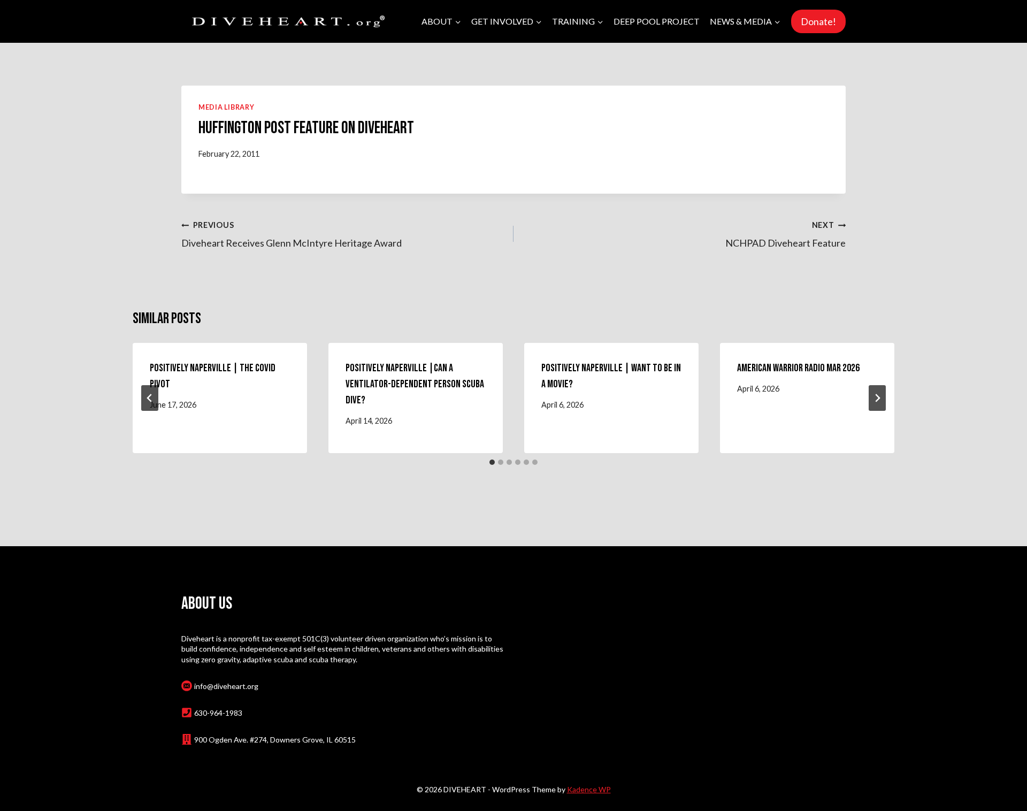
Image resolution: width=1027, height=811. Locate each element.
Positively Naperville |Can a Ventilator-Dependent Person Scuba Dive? (415, 384)
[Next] (877, 398)
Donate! (818, 21)
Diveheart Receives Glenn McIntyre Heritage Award (291, 234)
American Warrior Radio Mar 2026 (798, 368)
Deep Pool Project (657, 21)
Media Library (226, 107)
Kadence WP (589, 789)
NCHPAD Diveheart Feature (785, 234)
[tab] (492, 462)
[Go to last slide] (149, 398)
